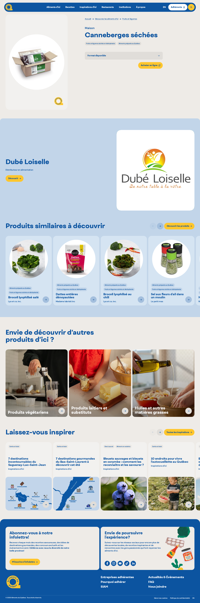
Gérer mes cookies (160, 598)
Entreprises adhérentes (117, 577)
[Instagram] (113, 563)
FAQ (151, 582)
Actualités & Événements (166, 577)
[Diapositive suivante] (160, 226)
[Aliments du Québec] (8, 7)
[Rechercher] (191, 7)
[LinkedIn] (133, 563)
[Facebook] (107, 563)
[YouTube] (120, 563)
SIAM (104, 586)
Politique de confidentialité (180, 598)
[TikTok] (126, 563)
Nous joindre (157, 586)
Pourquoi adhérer (113, 582)
